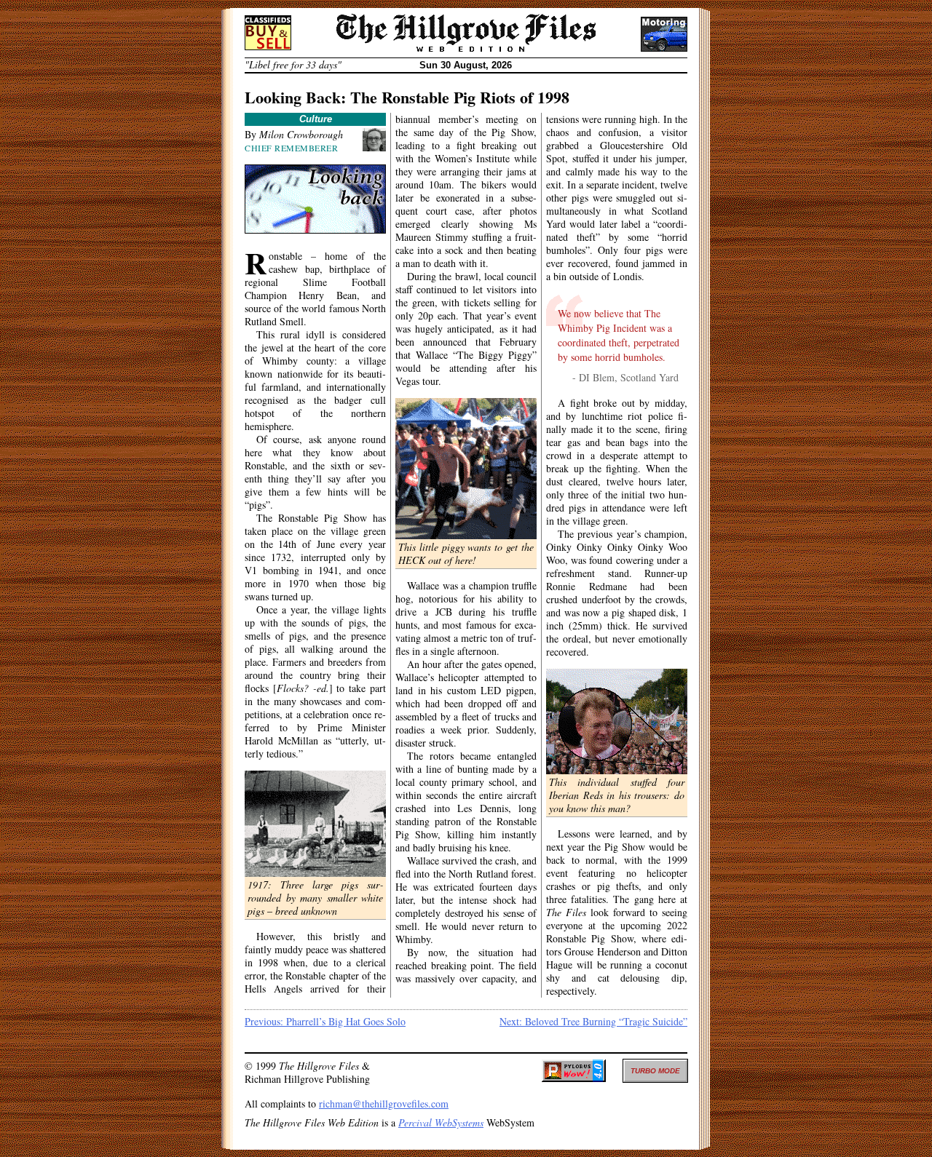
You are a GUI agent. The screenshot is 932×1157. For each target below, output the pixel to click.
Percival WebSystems (440, 1122)
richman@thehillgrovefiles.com (384, 1103)
